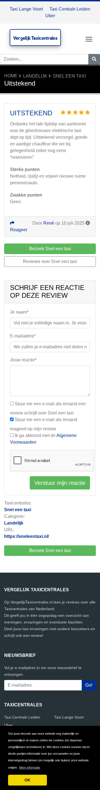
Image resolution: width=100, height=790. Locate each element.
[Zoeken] (94, 59)
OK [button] (27, 780)
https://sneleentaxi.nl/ (26, 536)
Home (11, 75)
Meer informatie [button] (29, 767)
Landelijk (35, 76)
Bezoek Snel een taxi (50, 550)
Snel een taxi (69, 76)
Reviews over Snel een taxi (50, 261)
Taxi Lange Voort (26, 9)
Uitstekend (31, 113)
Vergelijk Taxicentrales (35, 38)
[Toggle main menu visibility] (89, 39)
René (48, 223)
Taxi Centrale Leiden (69, 9)
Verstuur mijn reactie (59, 483)
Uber (50, 15)
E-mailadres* (23, 336)
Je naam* (19, 312)
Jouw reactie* (23, 359)
